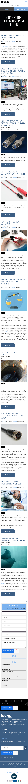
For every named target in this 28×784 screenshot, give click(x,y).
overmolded (3, 724)
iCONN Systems (4, 46)
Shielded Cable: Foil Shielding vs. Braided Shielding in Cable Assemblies (13, 281)
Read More (7, 62)
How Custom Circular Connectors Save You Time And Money (12, 415)
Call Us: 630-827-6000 (14, 5)
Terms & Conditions (11, 772)
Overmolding (6, 678)
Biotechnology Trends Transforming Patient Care (11, 482)
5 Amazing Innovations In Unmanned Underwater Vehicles (13, 539)
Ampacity (5, 682)
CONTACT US (7, 9)
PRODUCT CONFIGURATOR (21, 9)
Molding (4, 685)
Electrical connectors (5, 255)
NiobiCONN (5, 680)
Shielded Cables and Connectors (10, 676)
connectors (21, 722)
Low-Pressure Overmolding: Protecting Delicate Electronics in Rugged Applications (13, 123)
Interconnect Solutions (8, 671)
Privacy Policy (18, 772)
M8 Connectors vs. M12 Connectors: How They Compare (13, 172)
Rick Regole (7, 226)
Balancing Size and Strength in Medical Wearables (12, 36)
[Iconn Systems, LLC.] (6, 3)
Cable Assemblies (6, 667)
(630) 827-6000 (21, 608)
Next (25, 601)
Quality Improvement (7, 673)
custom (14, 719)
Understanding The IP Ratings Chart (12, 353)
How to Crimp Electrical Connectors (10, 222)
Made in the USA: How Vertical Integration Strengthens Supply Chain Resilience (13, 70)
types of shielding (4, 331)
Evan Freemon (7, 39)
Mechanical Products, (16, 732)
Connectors (6, 669)
